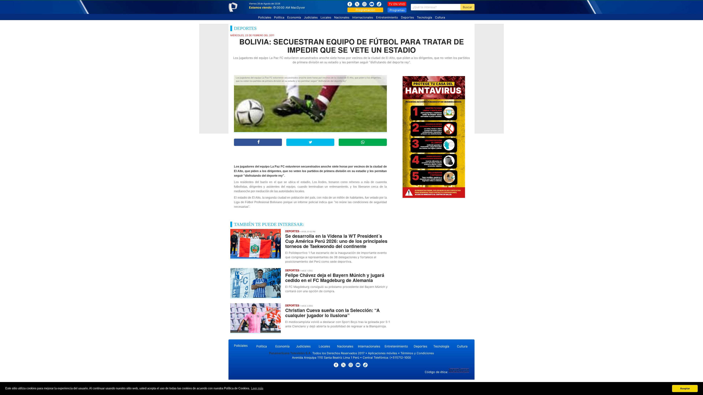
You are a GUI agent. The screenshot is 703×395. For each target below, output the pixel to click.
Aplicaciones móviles (382, 353)
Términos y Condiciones (417, 353)
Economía (294, 17)
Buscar (467, 7)
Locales (326, 17)
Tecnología (424, 17)
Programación (365, 10)
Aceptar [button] (685, 388)
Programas (397, 10)
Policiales (264, 17)
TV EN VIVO (397, 4)
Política (279, 17)
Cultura (440, 17)
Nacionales (341, 17)
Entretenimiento (387, 17)
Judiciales (311, 17)
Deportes (407, 17)
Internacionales (362, 17)
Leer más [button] (257, 388)
